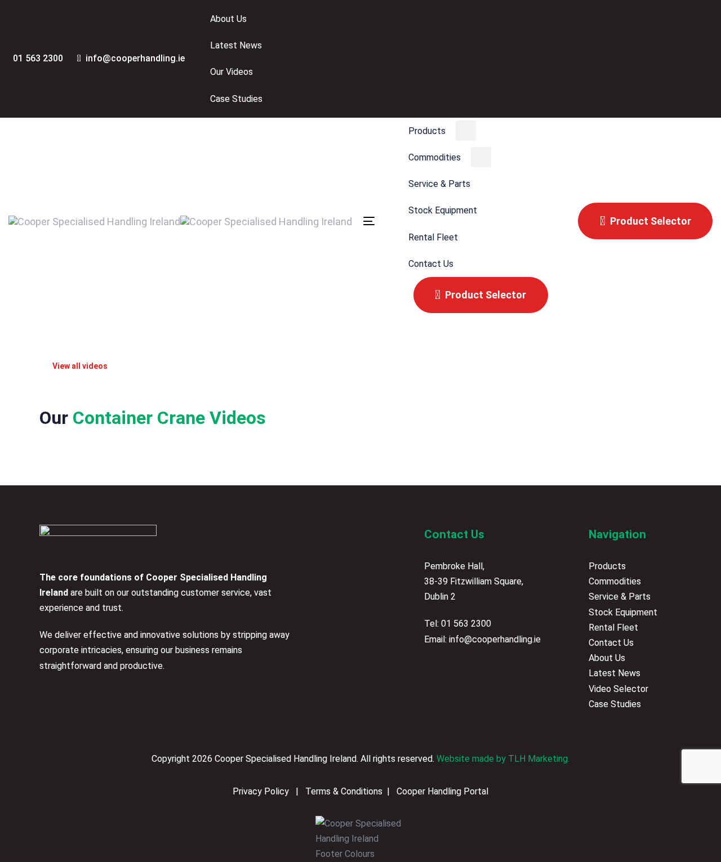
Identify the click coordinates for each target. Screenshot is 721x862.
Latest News (614, 673)
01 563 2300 (466, 623)
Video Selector (618, 689)
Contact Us (611, 642)
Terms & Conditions (342, 791)
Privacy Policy (262, 791)
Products (607, 566)
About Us (607, 658)
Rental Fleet (613, 627)
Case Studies (615, 704)
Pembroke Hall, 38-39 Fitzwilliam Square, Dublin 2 (473, 581)
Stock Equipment (623, 612)
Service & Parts (620, 596)
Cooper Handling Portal (441, 791)
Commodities (615, 581)
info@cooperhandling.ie (495, 639)
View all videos (78, 365)
